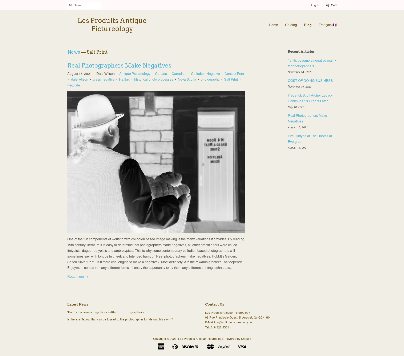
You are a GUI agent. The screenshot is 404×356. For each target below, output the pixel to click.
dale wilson (79, 79)
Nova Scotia (187, 79)
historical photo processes (153, 79)
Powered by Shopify (238, 338)
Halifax (124, 79)
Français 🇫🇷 (328, 24)
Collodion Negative (205, 73)
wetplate (73, 85)
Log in (315, 5)
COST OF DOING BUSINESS (310, 80)
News (73, 52)
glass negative (103, 79)
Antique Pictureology (134, 73)
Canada (161, 73)
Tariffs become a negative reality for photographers (105, 312)
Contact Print (234, 73)
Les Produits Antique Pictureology (112, 25)
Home (273, 24)
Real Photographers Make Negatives (119, 65)
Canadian (179, 73)
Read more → (77, 276)
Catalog (291, 24)
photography (210, 79)
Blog (308, 24)
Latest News (77, 304)
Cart (334, 5)
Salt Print (231, 79)
